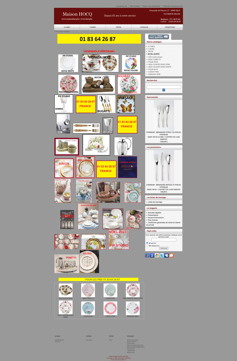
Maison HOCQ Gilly (126, 358)
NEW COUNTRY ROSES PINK (159, 64)
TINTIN (118, 27)
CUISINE (93, 27)
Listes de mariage (155, 202)
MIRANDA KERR (154, 74)
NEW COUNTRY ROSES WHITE (159, 67)
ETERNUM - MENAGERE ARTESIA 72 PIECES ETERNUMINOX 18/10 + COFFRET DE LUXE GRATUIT (163, 187)
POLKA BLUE (153, 69)
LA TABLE (67, 27)
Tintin (110, 340)
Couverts (57, 342)
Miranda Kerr (131, 352)
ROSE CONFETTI (154, 59)
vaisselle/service (59, 340)
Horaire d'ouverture (156, 217)
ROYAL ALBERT (154, 54)
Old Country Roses (155, 57)
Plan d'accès (153, 220)
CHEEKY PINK (153, 72)
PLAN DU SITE (58, 32)
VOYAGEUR (144, 27)
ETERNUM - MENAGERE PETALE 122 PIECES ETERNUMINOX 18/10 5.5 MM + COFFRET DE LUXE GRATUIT (163, 135)
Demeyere (89, 340)
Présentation (153, 215)
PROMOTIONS (170, 27)
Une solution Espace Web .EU (118, 359)
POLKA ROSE (153, 62)
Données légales (154, 212)
